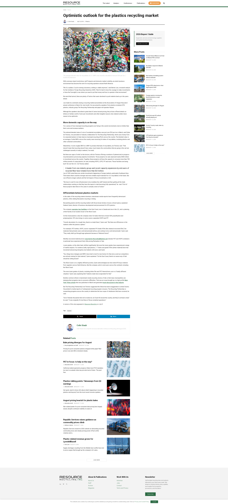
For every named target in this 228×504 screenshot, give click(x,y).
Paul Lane (67, 444)
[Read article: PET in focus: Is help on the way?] (118, 368)
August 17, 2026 (79, 364)
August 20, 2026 (151, 70)
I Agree (154, 501)
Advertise (120, 480)
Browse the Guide (142, 43)
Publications (141, 3)
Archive (90, 485)
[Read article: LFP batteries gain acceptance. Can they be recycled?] (139, 138)
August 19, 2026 (151, 60)
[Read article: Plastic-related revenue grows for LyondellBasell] (118, 446)
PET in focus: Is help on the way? (77, 362)
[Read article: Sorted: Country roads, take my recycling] (139, 128)
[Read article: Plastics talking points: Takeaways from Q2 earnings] (118, 388)
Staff (89, 483)
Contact (119, 485)
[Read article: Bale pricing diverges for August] (118, 349)
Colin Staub (71, 21)
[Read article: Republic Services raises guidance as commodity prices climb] (118, 426)
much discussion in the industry (113, 282)
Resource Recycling (91, 304)
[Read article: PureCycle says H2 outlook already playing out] (139, 118)
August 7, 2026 (79, 425)
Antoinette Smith (69, 364)
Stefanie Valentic (69, 425)
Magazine (91, 488)
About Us (91, 480)
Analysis (116, 3)
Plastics (69, 10)
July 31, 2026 (75, 444)
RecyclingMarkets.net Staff (71, 345)
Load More (96, 460)
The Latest (106, 3)
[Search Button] (164, 3)
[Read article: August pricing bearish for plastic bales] (118, 407)
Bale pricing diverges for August (77, 342)
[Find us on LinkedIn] (60, 484)
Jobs (118, 483)
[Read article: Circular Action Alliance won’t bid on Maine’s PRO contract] (139, 59)
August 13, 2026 (151, 119)
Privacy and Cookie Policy (142, 501)
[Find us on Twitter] (66, 484)
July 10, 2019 (80, 21)
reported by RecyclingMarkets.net (96, 239)
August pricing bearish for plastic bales (80, 400)
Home (64, 10)
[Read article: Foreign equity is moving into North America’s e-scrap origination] (139, 98)
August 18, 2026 (84, 345)
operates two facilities (79, 209)
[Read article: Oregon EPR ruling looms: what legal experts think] (139, 88)
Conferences (128, 3)
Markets (69, 310)
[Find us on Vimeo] (63, 484)
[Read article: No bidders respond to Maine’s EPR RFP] (139, 69)
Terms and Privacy (122, 488)
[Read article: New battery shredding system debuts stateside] (139, 78)
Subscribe (155, 3)
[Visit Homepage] (72, 3)
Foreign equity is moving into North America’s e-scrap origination (154, 97)
